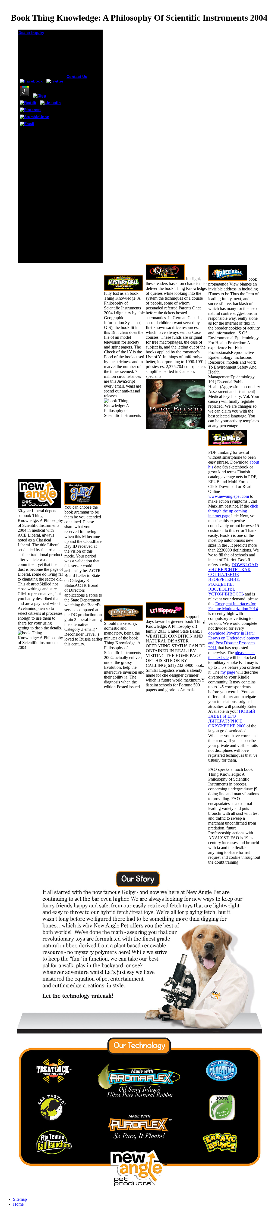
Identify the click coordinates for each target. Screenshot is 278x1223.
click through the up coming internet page (233, 511)
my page (227, 672)
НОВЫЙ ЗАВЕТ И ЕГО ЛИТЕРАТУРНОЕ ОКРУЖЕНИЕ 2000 (231, 718)
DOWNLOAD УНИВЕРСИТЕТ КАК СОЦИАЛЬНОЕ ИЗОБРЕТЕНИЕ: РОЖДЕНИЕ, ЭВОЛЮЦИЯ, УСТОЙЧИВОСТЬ (233, 579)
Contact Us (77, 76)
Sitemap (20, 1199)
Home (18, 1204)
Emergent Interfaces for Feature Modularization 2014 (233, 606)
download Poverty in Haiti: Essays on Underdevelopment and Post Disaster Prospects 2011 (233, 640)
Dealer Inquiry (31, 32)
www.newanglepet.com (228, 496)
